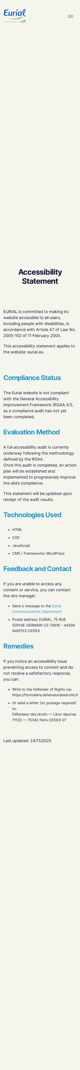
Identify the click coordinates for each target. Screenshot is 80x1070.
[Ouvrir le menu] (70, 16)
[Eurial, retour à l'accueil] (15, 16)
